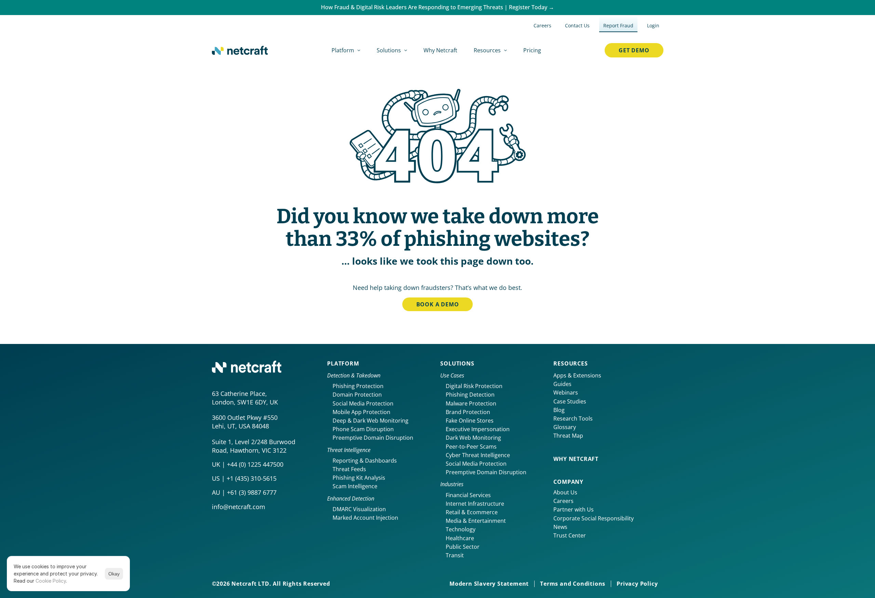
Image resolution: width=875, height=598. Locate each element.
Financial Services (468, 495)
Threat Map (568, 435)
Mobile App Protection (361, 412)
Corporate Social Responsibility (593, 518)
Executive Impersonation (478, 429)
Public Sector (463, 546)
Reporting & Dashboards (365, 460)
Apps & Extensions (577, 375)
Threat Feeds (349, 469)
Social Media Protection (363, 403)
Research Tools (573, 418)
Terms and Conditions (572, 583)
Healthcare (460, 538)
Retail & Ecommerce (472, 512)
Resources (570, 363)
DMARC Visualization (359, 509)
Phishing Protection (358, 386)
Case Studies (569, 401)
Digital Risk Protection (474, 386)
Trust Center (569, 535)
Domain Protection (357, 394)
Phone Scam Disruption (363, 429)
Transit (455, 555)
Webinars (565, 392)
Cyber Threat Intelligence (478, 455)
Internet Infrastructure (475, 503)
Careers (563, 501)
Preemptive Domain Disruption (373, 437)
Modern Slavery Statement (489, 583)
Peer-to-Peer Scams (471, 446)
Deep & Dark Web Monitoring (370, 420)
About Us (565, 492)
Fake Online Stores (470, 420)
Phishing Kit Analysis (359, 477)
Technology (460, 529)
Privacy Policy (637, 583)
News (560, 527)
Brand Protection (468, 412)
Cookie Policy (51, 581)
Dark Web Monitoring (473, 437)
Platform (343, 363)
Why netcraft (575, 459)
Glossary (564, 427)
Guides (562, 384)
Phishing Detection (470, 394)
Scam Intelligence (355, 486)
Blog (559, 410)
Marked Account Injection (365, 517)
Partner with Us (573, 509)
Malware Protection (471, 403)
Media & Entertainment (476, 520)
